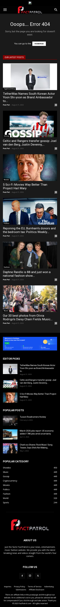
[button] (5, 10)
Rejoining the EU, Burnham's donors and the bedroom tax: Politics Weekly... (29, 230)
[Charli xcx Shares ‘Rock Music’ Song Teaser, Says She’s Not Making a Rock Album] (10, 448)
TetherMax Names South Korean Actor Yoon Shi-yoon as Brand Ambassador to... (29, 97)
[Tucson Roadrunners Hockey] (10, 420)
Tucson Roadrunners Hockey (33, 417)
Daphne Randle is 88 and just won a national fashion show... (27, 273)
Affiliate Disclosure (36, 589)
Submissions (21, 589)
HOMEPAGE (39, 44)
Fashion (7, 267)
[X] (38, 576)
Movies (6, 180)
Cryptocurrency (9, 89)
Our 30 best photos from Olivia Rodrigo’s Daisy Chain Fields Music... (28, 317)
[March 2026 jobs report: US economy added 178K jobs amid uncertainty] (10, 434)
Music (6, 311)
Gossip (6, 136)
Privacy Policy (19, 586)
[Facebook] (22, 576)
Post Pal (6, 105)
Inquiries (7, 586)
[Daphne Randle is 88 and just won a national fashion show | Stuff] (30, 255)
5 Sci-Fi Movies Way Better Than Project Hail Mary (25, 186)
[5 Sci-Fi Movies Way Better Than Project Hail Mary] (30, 167)
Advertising (49, 586)
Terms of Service (35, 586)
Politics (6, 223)
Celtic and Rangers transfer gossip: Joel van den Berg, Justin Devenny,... (30, 142)
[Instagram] (30, 576)
